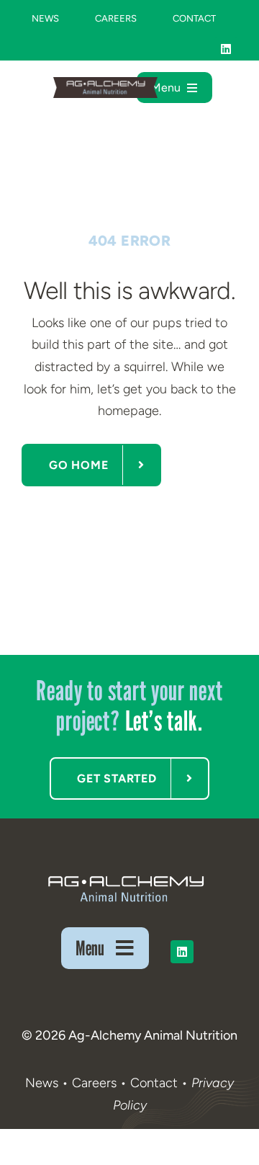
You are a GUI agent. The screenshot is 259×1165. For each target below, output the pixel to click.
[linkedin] (225, 49)
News (41, 1083)
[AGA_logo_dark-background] (125, 875)
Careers (94, 1083)
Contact (155, 1083)
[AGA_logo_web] (105, 83)
